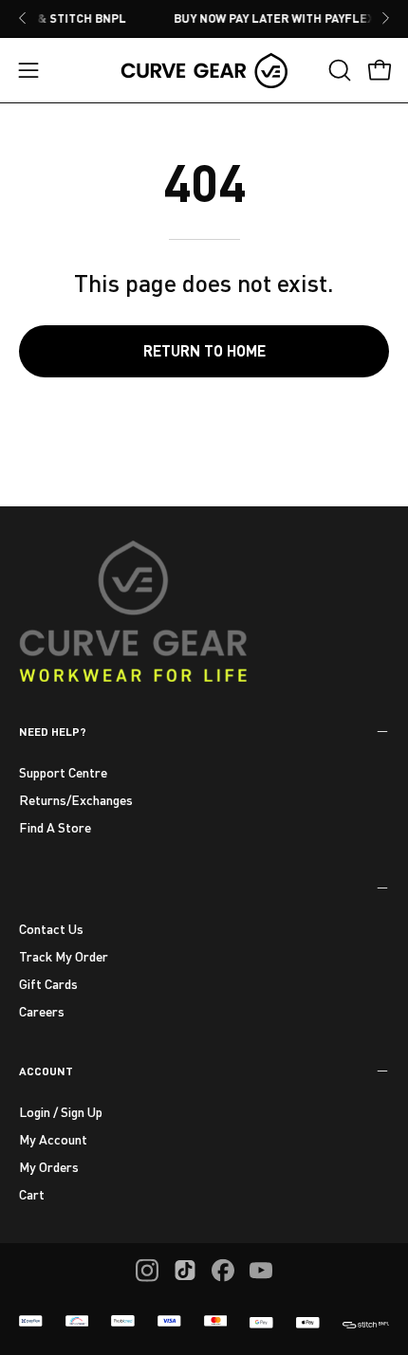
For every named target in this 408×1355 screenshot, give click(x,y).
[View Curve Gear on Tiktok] (185, 1270)
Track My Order (63, 956)
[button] (338, 70)
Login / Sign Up (60, 1112)
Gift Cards (48, 983)
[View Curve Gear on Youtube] (261, 1270)
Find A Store (55, 827)
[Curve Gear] (204, 70)
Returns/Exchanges (76, 800)
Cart (32, 1194)
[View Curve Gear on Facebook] (223, 1270)
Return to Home (204, 350)
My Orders (49, 1167)
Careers (42, 1010)
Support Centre (63, 772)
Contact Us (51, 929)
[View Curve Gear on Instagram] (147, 1270)
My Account (53, 1139)
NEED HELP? (52, 731)
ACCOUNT (46, 1070)
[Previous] (22, 18)
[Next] (385, 18)
